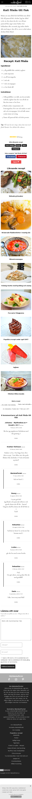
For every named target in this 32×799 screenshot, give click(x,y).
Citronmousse (16, 749)
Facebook (11, 156)
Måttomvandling (16, 758)
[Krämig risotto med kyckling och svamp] (16, 273)
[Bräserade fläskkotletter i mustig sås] (16, 215)
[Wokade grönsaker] (16, 182)
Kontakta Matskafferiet (16, 727)
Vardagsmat (15, 148)
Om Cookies (16, 729)
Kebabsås (16, 734)
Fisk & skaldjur (10, 145)
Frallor (16, 736)
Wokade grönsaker (16, 196)
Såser (24, 145)
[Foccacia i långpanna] (16, 299)
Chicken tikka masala (16, 394)
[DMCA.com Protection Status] (5, 764)
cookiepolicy (21, 794)
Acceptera (16, 796)
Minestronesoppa (16, 259)
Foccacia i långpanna (16, 313)
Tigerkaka (16, 740)
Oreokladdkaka (16, 755)
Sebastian (16, 525)
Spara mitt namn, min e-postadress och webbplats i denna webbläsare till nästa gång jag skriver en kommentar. (15, 660)
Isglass (16, 367)
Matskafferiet (16, 473)
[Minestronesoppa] (16, 246)
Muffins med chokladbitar (16, 747)
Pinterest (22, 156)
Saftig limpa (16, 738)
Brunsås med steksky (9, 405)
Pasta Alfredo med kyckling (16, 744)
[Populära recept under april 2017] (16, 327)
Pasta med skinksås (24, 404)
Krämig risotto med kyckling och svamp (16, 286)
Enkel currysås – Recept (16, 742)
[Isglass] (16, 353)
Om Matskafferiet (16, 724)
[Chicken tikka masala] (16, 381)
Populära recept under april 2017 (16, 339)
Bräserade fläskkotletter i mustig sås (16, 232)
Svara (16, 438)
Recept (18, 145)
